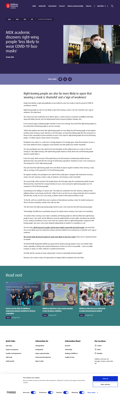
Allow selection (105, 384)
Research (62, 6)
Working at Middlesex (71, 353)
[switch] (50, 392)
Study (34, 6)
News (17, 19)
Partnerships (68, 349)
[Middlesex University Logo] (12, 6)
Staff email (9, 357)
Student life (42, 6)
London (99, 346)
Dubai (98, 349)
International (52, 6)
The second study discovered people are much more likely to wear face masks (50, 237)
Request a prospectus (12, 349)
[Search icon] (112, 6)
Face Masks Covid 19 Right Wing (45, 19)
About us (88, 6)
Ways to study (39, 361)
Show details (91, 392)
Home (9, 19)
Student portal (10, 361)
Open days (9, 346)
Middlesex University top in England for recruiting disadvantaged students (92, 309)
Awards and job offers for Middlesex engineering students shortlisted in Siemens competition (20, 310)
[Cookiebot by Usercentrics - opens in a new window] (11, 392)
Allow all (105, 378)
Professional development (43, 357)
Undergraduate (39, 346)
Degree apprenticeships (42, 353)
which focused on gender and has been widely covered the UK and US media (58, 228)
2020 (25, 19)
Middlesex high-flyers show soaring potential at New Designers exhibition (58, 309)
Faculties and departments (13, 353)
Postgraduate (39, 349)
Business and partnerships (75, 6)
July (32, 19)
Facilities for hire (69, 357)
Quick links (100, 6)
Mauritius (99, 353)
